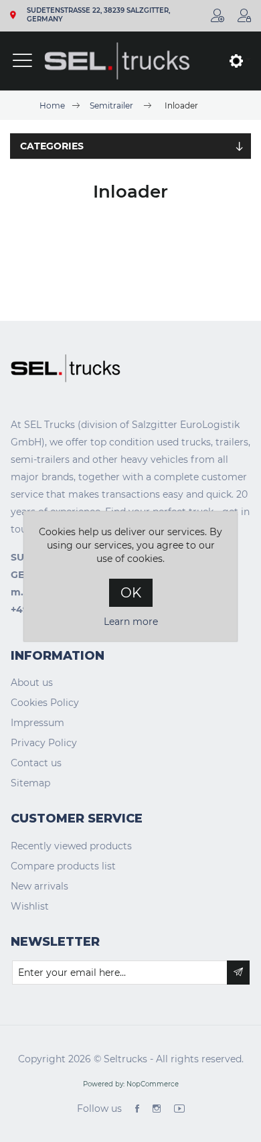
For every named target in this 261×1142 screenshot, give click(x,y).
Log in (244, 15)
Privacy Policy (44, 743)
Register (217, 15)
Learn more (131, 622)
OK (130, 593)
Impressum (37, 723)
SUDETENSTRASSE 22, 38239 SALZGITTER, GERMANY (98, 15)
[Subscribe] (238, 972)
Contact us (36, 763)
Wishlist (30, 906)
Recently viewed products (71, 846)
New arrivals (39, 886)
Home (52, 105)
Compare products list (63, 866)
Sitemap (30, 783)
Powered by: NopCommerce (131, 1084)
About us (32, 682)
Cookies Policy (45, 703)
